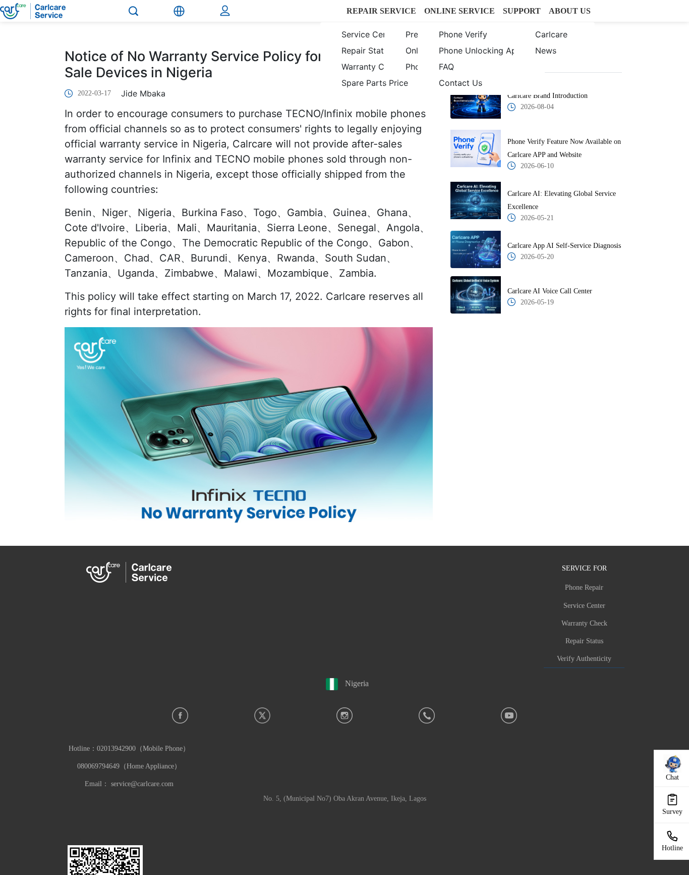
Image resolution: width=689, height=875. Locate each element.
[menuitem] (367, 42)
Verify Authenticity (584, 658)
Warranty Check (584, 623)
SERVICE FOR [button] (584, 568)
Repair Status (584, 641)
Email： (129, 784)
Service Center (584, 605)
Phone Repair (584, 587)
